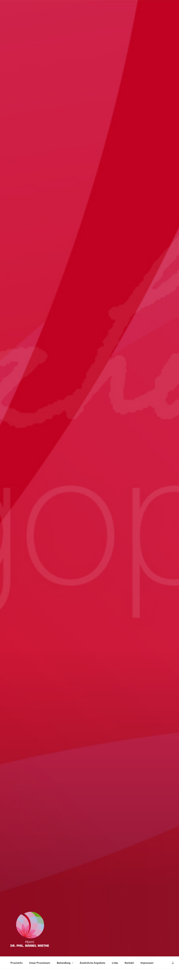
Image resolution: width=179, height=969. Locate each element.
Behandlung (64, 962)
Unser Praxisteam (39, 962)
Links (115, 962)
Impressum (147, 962)
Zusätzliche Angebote (92, 962)
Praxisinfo (16, 962)
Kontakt (129, 962)
